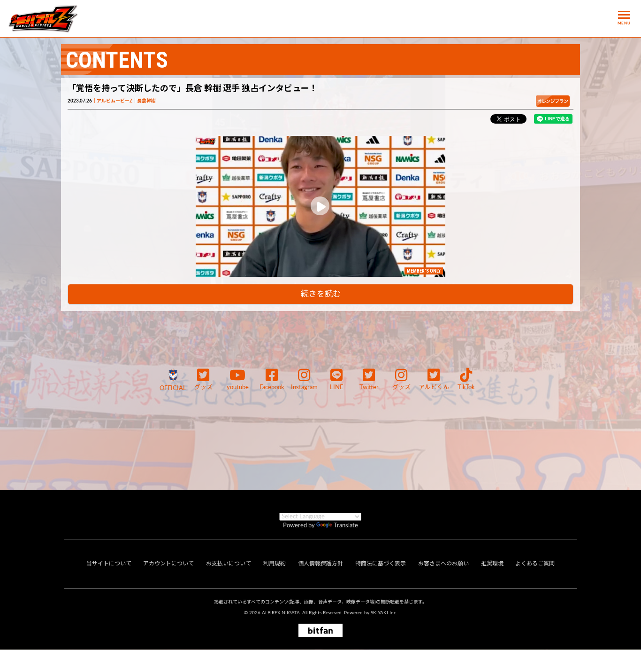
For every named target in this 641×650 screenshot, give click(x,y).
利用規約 (274, 563)
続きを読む (321, 294)
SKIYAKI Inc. (384, 613)
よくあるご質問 (535, 563)
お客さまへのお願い (443, 563)
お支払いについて (228, 563)
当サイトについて (108, 563)
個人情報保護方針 (320, 563)
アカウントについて (168, 563)
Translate (346, 526)
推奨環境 (492, 563)
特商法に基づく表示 (380, 563)
